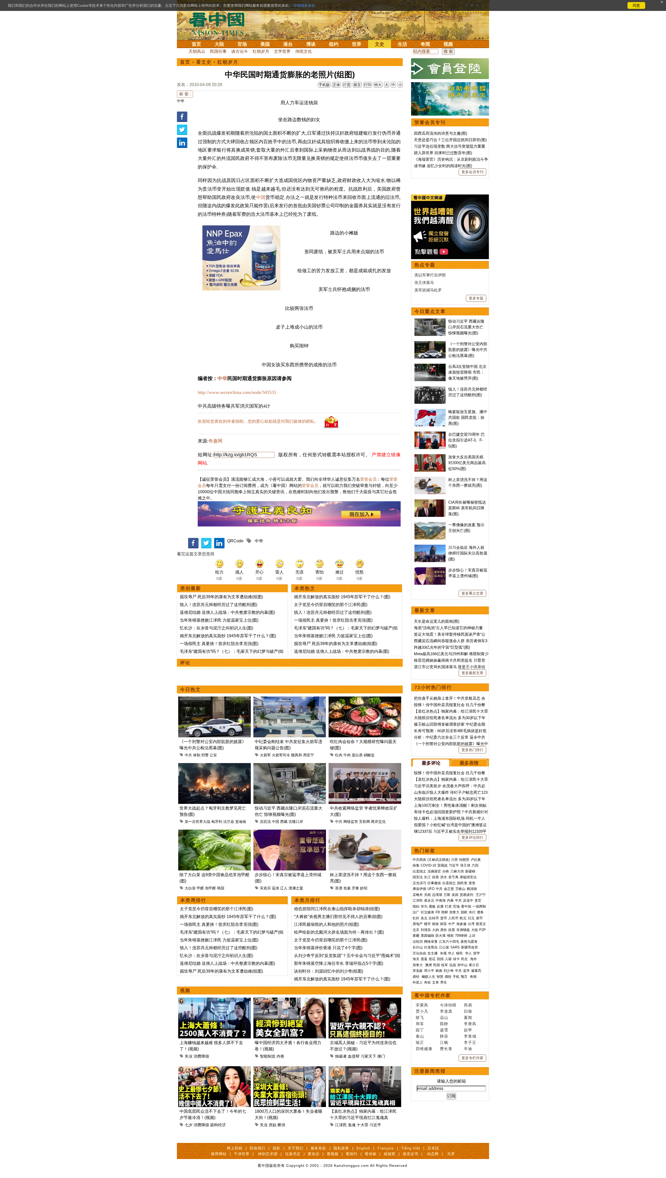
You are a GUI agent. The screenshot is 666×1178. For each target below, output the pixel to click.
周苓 (420, 1023)
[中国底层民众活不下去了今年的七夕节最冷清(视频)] (214, 1069)
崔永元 (429, 900)
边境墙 (437, 895)
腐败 (432, 906)
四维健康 (424, 1048)
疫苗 (435, 877)
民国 (436, 965)
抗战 (452, 965)
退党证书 (410, 1154)
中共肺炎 (419, 860)
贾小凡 (422, 1011)
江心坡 (444, 947)
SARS (455, 947)
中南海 (441, 900)
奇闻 (425, 44)
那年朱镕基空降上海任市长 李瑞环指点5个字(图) (338, 963)
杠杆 (416, 918)
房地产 (418, 924)
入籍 (448, 959)
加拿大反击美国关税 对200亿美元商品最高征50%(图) (467, 463)
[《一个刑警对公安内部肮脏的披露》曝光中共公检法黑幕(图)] (214, 699)
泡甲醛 (210, 888)
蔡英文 (481, 924)
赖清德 (472, 889)
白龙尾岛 (431, 947)
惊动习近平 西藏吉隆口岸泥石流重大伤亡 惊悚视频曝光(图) (466, 327)
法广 (416, 912)
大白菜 (190, 888)
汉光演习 (419, 883)
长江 (427, 877)
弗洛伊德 (419, 889)
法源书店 (292, 1154)
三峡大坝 (457, 871)
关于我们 (295, 1148)
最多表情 (469, 763)
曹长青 (446, 1048)
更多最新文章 (472, 673)
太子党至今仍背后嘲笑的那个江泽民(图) (330, 604)
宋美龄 (418, 971)
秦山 (420, 1036)
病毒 (416, 865)
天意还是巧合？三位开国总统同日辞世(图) (450, 140)
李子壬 (470, 1042)
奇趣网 (215, 441)
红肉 (338, 755)
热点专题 (424, 265)
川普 (454, 860)
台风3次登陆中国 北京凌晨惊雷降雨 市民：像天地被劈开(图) (467, 372)
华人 (451, 953)
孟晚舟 (418, 895)
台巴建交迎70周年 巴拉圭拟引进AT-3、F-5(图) (466, 440)
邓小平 (429, 971)
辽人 (283, 888)
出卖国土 (419, 871)
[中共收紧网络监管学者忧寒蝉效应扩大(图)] (365, 766)
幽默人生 (428, 977)
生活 (402, 44)
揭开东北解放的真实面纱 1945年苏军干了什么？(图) (228, 636)
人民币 (453, 918)
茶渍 (338, 888)
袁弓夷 (453, 877)
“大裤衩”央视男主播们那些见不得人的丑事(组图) (338, 916)
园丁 (420, 1030)
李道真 (446, 1011)
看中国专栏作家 (432, 995)
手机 (456, 977)
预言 (465, 977)
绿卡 (456, 959)
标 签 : (185, 94)
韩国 (220, 888)
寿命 (427, 982)
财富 (443, 924)
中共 (188, 755)
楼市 (427, 924)
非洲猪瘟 (463, 930)
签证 (432, 959)
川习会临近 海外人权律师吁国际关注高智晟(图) (467, 553)
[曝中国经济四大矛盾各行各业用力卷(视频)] (289, 1000)
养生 (443, 982)
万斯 (447, 895)
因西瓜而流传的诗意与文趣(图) (440, 133)
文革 (435, 982)
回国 (440, 959)
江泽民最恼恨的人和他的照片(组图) (326, 924)
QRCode (235, 541)
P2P (482, 930)
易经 (416, 977)
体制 (196, 755)
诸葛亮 (476, 971)
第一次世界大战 (197, 821)
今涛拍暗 (448, 1005)
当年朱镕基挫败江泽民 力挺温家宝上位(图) (219, 620)
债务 (480, 912)
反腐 (440, 906)
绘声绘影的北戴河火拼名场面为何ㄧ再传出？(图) (339, 932)
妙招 (363, 888)
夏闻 (468, 1017)
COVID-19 (428, 865)
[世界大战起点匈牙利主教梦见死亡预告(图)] (214, 766)
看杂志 (313, 1154)
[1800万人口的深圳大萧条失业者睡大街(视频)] (289, 1069)
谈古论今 (239, 51)
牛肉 (347, 755)
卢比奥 (476, 860)
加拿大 (454, 912)
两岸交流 (378, 821)
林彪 (439, 971)
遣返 (424, 959)
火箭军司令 (281, 755)
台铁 (445, 871)
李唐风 (470, 1023)
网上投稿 (234, 1148)
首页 (196, 44)
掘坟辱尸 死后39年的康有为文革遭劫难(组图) (221, 597)
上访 (472, 936)
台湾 (471, 924)
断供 (281, 1125)
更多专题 (476, 298)
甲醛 (200, 888)
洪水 (443, 877)
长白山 (418, 947)
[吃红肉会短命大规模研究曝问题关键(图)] (365, 699)
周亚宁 (308, 755)
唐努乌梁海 (468, 941)
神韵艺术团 (268, 1154)
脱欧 (464, 912)
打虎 (448, 906)
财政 (435, 924)
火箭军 (265, 755)
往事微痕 (434, 883)
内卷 (280, 1056)
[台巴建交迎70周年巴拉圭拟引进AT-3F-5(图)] (430, 434)
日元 (471, 918)
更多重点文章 (472, 593)
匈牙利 (216, 821)
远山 (444, 1017)
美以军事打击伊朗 (430, 275)
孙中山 (462, 965)
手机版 (324, 85)
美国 (265, 44)
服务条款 (318, 1148)
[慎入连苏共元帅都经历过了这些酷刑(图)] (430, 389)
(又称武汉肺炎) (438, 860)
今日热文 (190, 689)
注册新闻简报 (430, 1071)
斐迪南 (240, 821)
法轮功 (418, 941)
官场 (242, 44)
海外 (474, 959)
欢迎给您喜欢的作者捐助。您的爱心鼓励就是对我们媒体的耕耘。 (258, 421)
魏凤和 (296, 755)
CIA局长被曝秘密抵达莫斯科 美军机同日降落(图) (467, 508)
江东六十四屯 (449, 941)
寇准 (275, 888)
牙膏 (355, 888)
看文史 (204, 62)
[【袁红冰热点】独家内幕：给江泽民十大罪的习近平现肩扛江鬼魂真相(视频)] (365, 1069)
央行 (472, 912)
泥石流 (265, 821)
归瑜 (468, 1011)
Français (385, 1148)
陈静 (444, 1023)
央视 (443, 953)
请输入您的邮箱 (451, 1081)
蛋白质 (357, 755)
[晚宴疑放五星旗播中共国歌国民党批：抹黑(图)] (430, 411)
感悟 (448, 977)
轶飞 (420, 1017)
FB (438, 912)
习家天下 (368, 1056)
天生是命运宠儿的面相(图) (436, 621)
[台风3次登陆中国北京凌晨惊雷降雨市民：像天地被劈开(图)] (430, 366)
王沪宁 (481, 895)
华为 (424, 906)
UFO (430, 889)
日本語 (433, 1148)
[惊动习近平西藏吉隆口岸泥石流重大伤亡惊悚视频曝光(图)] (289, 766)
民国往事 (218, 51)
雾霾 (416, 936)
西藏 (283, 821)
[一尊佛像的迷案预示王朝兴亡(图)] (430, 525)
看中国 (219, 23)
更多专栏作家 (472, 1058)
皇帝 (466, 971)
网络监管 (350, 821)
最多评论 (431, 763)
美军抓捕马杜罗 (428, 290)
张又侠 (465, 865)
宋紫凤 (422, 1005)
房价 (443, 930)
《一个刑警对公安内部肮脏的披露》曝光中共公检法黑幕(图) (467, 350)
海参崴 (461, 924)
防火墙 (441, 936)
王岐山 (460, 889)
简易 (468, 1005)
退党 (472, 883)
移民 (459, 953)
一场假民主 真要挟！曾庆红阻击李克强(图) (219, 643)
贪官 (478, 900)
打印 (367, 85)
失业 (189, 1056)
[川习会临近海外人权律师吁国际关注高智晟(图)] (430, 547)
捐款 (276, 1148)
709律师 (461, 936)
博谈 (311, 44)
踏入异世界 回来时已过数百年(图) (443, 153)
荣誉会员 (368, 479)
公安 (213, 755)
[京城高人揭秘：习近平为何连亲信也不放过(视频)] (365, 1000)
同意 (636, 5)
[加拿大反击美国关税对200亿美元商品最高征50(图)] (430, 457)
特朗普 (464, 860)
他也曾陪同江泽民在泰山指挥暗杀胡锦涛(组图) (337, 909)
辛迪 (468, 1048)
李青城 (470, 1036)
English (363, 1148)
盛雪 (444, 1030)
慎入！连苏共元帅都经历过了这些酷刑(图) (218, 604)
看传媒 (370, 1154)
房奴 (273, 1125)
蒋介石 (474, 965)
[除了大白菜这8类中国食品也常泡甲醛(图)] (214, 832)
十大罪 (362, 1125)
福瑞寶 (389, 1154)
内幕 (450, 900)
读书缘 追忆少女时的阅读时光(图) (443, 166)
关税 (427, 895)
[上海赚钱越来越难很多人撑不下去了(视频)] (214, 1000)
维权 (450, 936)
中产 (451, 924)
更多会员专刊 (472, 172)
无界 (451, 1154)
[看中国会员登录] (450, 68)
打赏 (346, 85)
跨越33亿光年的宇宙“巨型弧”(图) (442, 647)
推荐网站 (219, 1154)
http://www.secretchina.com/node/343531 (237, 392)
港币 (479, 918)
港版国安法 (468, 877)
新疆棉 (470, 871)
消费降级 (201, 1056)
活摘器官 (434, 871)
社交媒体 (427, 912)
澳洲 (428, 965)
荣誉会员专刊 (430, 122)
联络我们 (257, 1148)
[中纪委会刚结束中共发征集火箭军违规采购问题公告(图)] (289, 699)
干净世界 (241, 1154)
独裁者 (341, 1056)
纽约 (333, 44)
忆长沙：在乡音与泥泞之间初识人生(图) (216, 628)
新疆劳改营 (469, 947)
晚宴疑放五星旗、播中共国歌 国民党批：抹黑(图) (467, 417)
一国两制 (479, 906)
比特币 (434, 918)
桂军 (444, 965)
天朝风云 (197, 51)
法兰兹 (228, 821)
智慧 (440, 977)
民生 (465, 959)
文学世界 (282, 51)
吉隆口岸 (296, 821)
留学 (476, 953)
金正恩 (449, 889)
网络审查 (431, 941)
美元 (424, 918)
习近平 (375, 1125)
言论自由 (419, 953)
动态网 (433, 1154)
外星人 (418, 982)
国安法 (418, 877)
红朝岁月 (261, 51)
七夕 (189, 1125)
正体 (336, 85)
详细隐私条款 (304, 5)
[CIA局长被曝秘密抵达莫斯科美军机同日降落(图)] (430, 502)
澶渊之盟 (296, 888)
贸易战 (442, 865)
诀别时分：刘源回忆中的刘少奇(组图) (328, 971)
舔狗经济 (218, 1125)
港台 (288, 44)
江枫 (444, 1042)
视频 (448, 44)
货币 (443, 918)
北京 (416, 930)
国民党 (462, 883)
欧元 (463, 918)
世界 (356, 44)
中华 (180, 101)
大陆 (219, 44)
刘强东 (426, 930)
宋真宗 (265, 888)
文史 (379, 44)
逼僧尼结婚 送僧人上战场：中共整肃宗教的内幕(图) (227, 612)
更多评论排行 (472, 837)
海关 (416, 959)
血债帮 (354, 1056)
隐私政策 (341, 1148)
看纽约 (351, 1154)
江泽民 (341, 1125)
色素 (347, 888)
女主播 (433, 953)
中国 (260, 197)
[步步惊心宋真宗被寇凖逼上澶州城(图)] (289, 832)
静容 (444, 1036)
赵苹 (468, 1030)
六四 (475, 865)
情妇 (416, 906)
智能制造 (268, 1056)
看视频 (332, 1154)
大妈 (435, 930)
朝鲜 (444, 912)
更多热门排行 (472, 750)
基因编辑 (427, 936)
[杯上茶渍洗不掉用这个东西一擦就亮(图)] (365, 832)
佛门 (381, 1056)
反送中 (468, 900)
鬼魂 (352, 1125)
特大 (378, 85)
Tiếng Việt (410, 1148)
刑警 (205, 755)
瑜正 (420, 1042)
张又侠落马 (424, 282)
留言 (357, 85)
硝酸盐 (369, 755)
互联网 (364, 821)
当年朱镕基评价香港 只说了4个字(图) (328, 948)
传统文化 (303, 51)
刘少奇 (449, 971)
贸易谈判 (467, 895)
